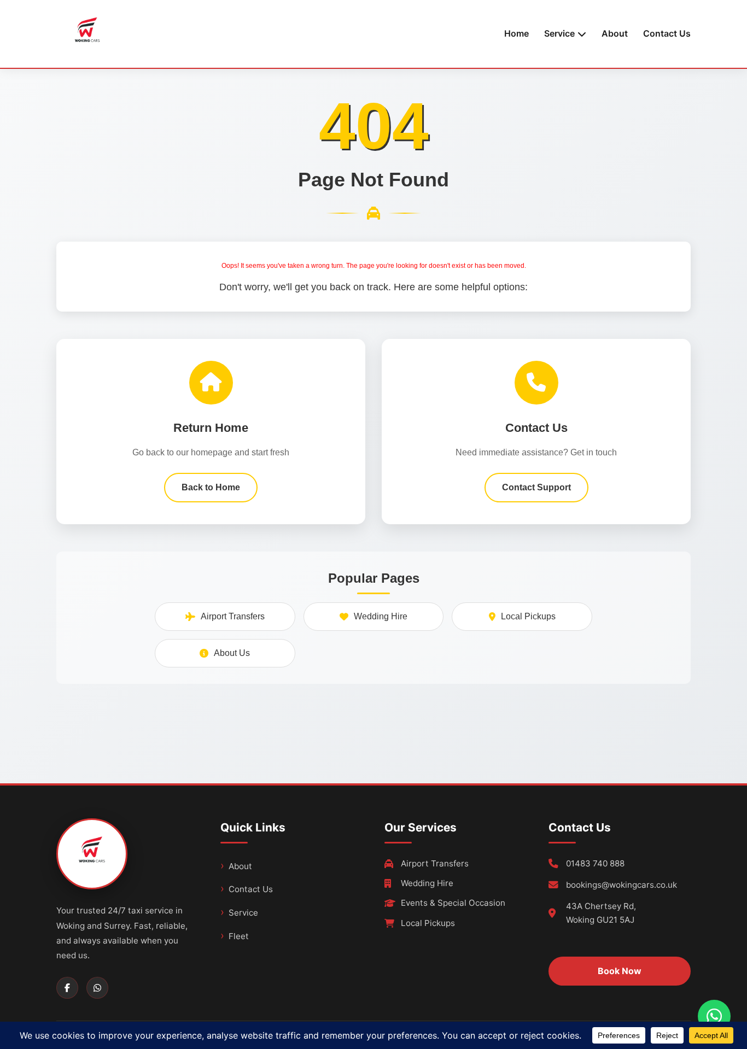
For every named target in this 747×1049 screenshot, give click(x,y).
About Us (232, 653)
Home (516, 33)
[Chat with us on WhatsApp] (714, 1016)
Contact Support (536, 487)
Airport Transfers (233, 616)
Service (243, 912)
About (615, 33)
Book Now (619, 970)
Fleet (239, 936)
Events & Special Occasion (453, 903)
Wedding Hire (380, 616)
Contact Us (667, 33)
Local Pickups (528, 616)
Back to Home (211, 487)
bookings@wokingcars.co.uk (621, 885)
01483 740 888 (595, 863)
